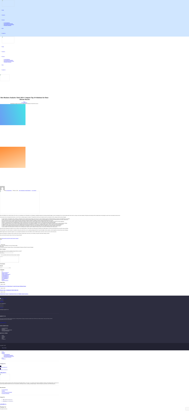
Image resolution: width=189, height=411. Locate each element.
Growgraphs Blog (9, 190)
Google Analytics (12, 238)
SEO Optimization (24, 102)
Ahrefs (3, 238)
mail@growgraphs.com (3, 367)
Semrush (17, 238)
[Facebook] (0, 240)
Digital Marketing (28, 190)
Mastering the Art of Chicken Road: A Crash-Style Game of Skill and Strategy (13, 286)
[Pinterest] (0, 242)
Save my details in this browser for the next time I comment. (10, 254)
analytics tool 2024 (7, 238)
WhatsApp (2, 301)
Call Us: (4, 369)
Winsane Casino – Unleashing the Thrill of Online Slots (9, 290)
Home (24, 101)
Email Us (1, 307)
